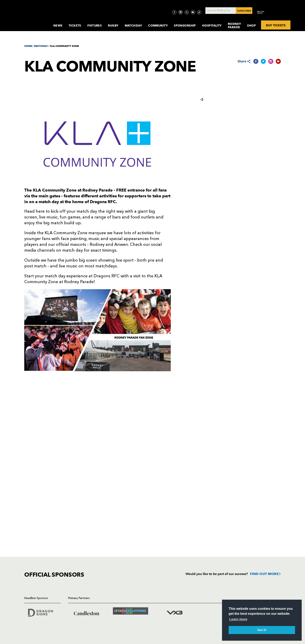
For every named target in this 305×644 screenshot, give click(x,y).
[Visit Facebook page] (174, 12)
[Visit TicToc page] (199, 12)
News (57, 25)
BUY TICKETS (275, 25)
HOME (28, 45)
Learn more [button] (238, 619)
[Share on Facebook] (255, 61)
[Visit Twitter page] (187, 12)
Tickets (75, 25)
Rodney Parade (234, 25)
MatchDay (133, 25)
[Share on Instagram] (270, 61)
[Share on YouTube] (278, 61)
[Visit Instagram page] (180, 12)
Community (158, 25)
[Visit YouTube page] (193, 12)
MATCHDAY (41, 45)
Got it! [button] (261, 630)
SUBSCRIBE (244, 11)
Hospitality (212, 25)
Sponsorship (185, 25)
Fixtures (94, 25)
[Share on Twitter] (263, 61)
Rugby (113, 25)
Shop (251, 25)
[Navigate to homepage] (35, 21)
